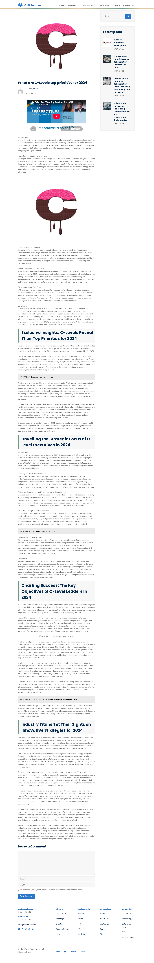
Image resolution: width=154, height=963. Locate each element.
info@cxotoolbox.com (27, 924)
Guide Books (61, 913)
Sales (80, 918)
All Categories (128, 937)
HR (79, 924)
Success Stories (62, 929)
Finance (81, 913)
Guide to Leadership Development (120, 42)
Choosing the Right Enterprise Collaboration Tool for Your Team (121, 62)
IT (79, 929)
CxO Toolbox (32, 5)
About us (104, 918)
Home (61, 5)
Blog (117, 5)
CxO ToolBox (34, 88)
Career (103, 929)
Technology (88, 5)
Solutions (104, 5)
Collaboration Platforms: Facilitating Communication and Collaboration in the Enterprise (121, 111)
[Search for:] (114, 16)
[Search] (128, 16)
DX (123, 932)
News (58, 934)
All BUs (81, 934)
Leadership (72, 5)
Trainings (60, 918)
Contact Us (128, 5)
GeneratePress (24, 952)
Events (59, 924)
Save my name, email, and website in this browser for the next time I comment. (51, 890)
